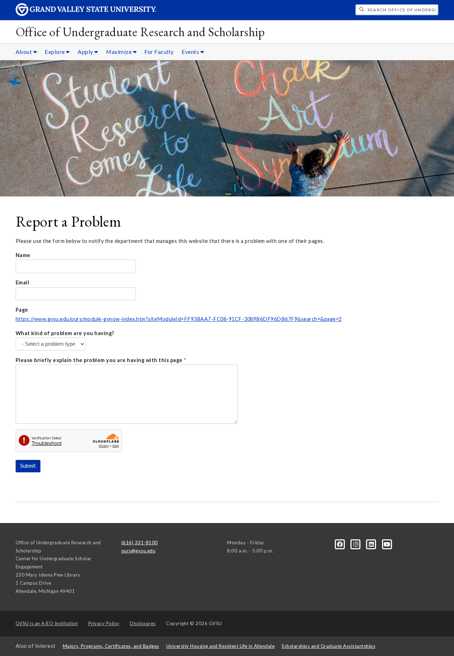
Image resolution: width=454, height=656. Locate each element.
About (24, 51)
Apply (86, 51)
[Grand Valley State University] (86, 14)
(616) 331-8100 (139, 542)
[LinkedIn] (372, 543)
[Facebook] (340, 543)
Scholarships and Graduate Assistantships (328, 646)
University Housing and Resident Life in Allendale (220, 646)
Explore (55, 51)
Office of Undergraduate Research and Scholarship (140, 32)
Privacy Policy (104, 623)
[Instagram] (356, 543)
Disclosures (143, 623)
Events (191, 51)
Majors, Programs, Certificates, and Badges (111, 646)
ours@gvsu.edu (138, 551)
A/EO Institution (47, 623)
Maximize (119, 51)
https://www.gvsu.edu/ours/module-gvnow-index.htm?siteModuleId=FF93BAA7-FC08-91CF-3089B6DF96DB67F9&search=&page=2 (179, 319)
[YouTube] (387, 543)
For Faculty (159, 51)
